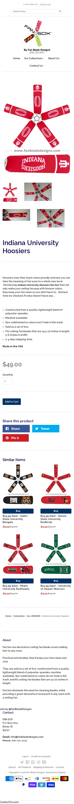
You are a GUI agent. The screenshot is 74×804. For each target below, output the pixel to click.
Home (16, 58)
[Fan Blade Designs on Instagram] (33, 762)
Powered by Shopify (55, 772)
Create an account (40, 756)
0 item (30, 4)
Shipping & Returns (43, 767)
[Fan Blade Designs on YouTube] (44, 762)
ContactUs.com (9, 802)
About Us (54, 58)
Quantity (8, 375)
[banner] (37, 37)
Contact (60, 767)
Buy (18, 511)
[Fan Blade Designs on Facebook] (27, 762)
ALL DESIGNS (33, 616)
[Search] (60, 11)
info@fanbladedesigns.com (27, 737)
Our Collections (33, 58)
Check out (45, 4)
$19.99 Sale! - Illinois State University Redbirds (53, 519)
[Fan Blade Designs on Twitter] (22, 762)
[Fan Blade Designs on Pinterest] (38, 762)
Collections (18, 616)
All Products (24, 767)
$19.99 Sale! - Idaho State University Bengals (15, 519)
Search (12, 767)
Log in (25, 756)
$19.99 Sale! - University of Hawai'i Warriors (55, 587)
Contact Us (36, 65)
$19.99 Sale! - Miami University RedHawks (16, 587)
